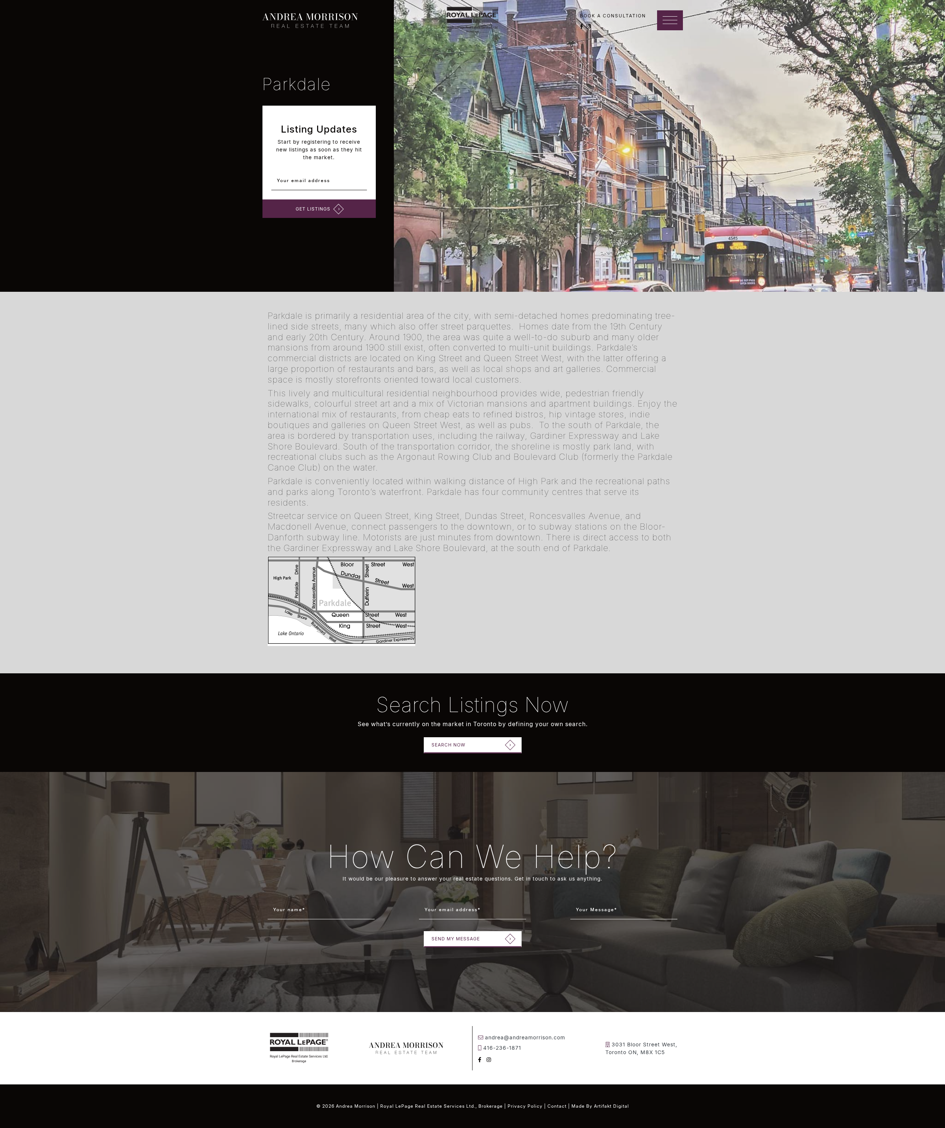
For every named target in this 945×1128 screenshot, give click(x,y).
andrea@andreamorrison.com (525, 1037)
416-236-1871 (502, 1048)
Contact (557, 1106)
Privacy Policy (525, 1106)
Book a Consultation (613, 16)
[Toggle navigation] (670, 20)
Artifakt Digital (611, 1106)
